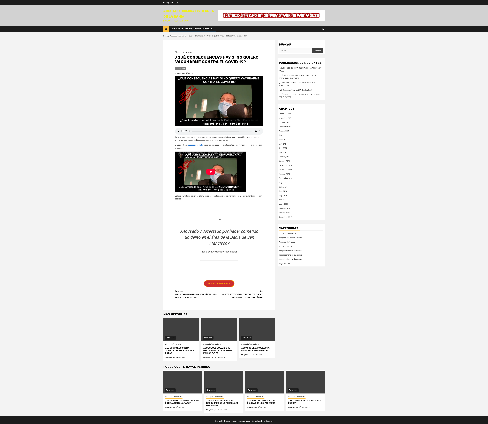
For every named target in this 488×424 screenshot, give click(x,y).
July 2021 (283, 135)
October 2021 (284, 122)
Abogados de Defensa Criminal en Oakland (191, 29)
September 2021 (285, 127)
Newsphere (256, 421)
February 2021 (284, 157)
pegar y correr (284, 264)
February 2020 (284, 208)
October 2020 (284, 174)
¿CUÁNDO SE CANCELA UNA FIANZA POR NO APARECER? (255, 349)
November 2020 (285, 170)
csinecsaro (182, 357)
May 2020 (283, 196)
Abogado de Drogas (287, 242)
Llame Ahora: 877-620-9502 (219, 283)
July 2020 (283, 187)
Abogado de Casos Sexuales (290, 238)
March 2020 (283, 204)
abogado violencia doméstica (290, 259)
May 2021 (283, 144)
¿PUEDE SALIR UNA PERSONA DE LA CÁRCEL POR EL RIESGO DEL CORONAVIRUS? (196, 294)
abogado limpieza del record (290, 251)
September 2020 (285, 178)
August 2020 (284, 183)
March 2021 (283, 153)
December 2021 (285, 114)
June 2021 (283, 140)
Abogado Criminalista (183, 52)
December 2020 (285, 165)
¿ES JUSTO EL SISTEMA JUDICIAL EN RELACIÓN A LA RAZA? (179, 350)
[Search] (322, 28)
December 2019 (285, 217)
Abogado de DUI (285, 246)
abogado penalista (195, 145)
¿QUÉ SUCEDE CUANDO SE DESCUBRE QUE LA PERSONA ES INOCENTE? (218, 350)
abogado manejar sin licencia (290, 255)
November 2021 (285, 118)
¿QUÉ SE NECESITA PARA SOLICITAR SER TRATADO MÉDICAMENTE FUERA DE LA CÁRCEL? (242, 294)
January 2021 (284, 161)
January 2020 (284, 213)
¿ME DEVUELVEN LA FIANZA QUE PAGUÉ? (295, 90)
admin (190, 73)
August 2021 (284, 131)
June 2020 (283, 191)
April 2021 (283, 148)
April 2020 (283, 200)
